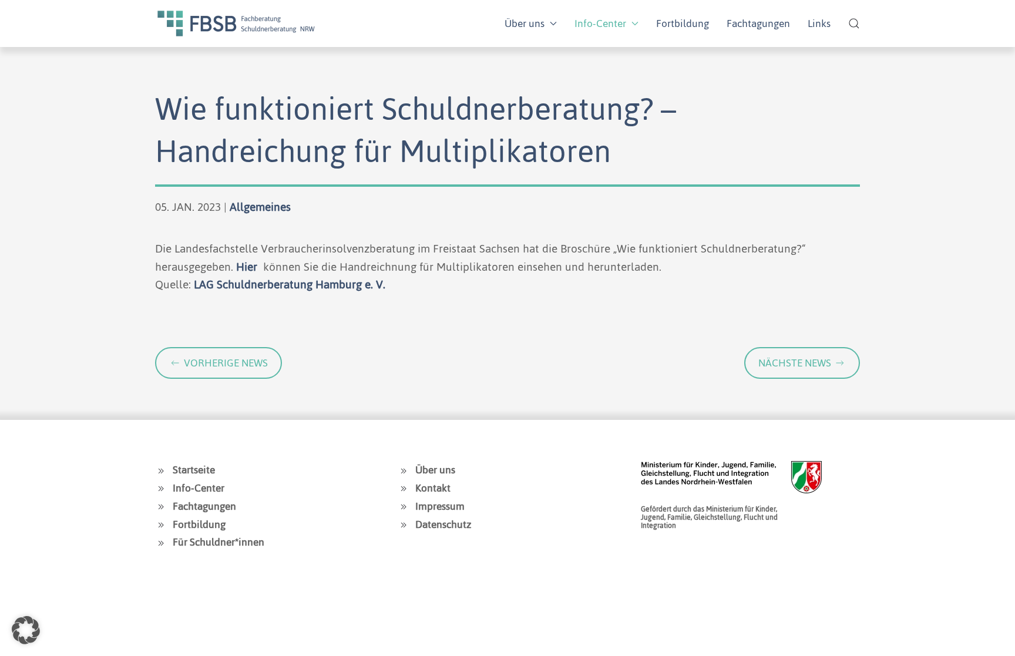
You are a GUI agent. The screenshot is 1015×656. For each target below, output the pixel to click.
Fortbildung (682, 23)
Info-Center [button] (600, 23)
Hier (248, 267)
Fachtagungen (758, 23)
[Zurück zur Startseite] (236, 23)
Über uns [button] (525, 23)
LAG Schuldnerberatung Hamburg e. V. (289, 284)
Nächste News (794, 363)
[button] (854, 23)
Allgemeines (260, 207)
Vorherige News (226, 363)
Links (819, 23)
